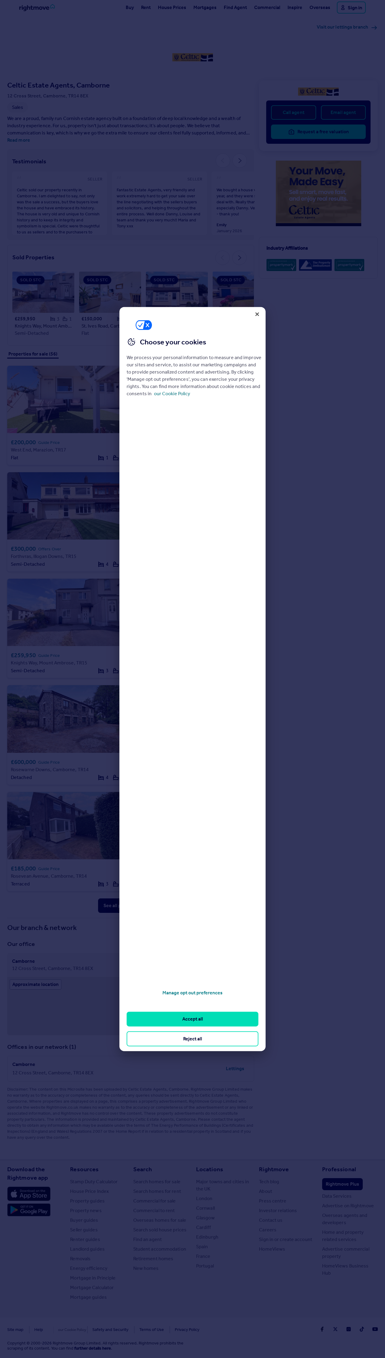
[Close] (257, 314)
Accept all (192, 1019)
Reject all (192, 1038)
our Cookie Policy (172, 393)
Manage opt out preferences (192, 993)
